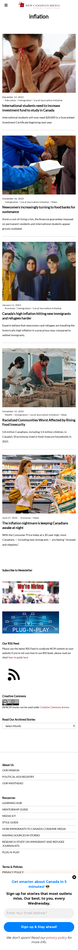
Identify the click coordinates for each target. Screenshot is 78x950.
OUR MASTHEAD (12, 783)
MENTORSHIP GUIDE (15, 809)
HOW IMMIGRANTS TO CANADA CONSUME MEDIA (34, 828)
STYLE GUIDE (10, 822)
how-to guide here (18, 657)
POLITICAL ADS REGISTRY (18, 776)
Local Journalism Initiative (48, 100)
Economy (10, 308)
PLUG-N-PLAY (11, 852)
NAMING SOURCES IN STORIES (21, 835)
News (54, 202)
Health (8, 414)
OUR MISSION (10, 770)
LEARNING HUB (12, 803)
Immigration (25, 100)
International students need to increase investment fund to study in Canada (31, 107)
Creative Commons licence (54, 707)
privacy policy (56, 938)
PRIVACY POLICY (13, 872)
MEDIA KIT (9, 815)
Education (10, 100)
